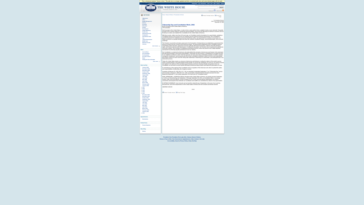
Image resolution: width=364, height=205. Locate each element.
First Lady (181, 137)
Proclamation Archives (179, 14)
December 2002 (146, 94)
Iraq (143, 38)
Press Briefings (146, 53)
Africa (143, 19)
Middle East (145, 41)
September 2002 (146, 99)
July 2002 (144, 102)
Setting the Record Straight (148, 59)
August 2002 (145, 100)
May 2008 (144, 79)
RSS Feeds (219, 10)
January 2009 (145, 67)
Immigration (145, 34)
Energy (144, 27)
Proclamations (145, 55)
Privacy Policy (184, 141)
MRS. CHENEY (217, 3)
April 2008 (144, 81)
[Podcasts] (214, 10)
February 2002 (145, 109)
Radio (143, 58)
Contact (197, 139)
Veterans (144, 44)
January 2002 (145, 111)
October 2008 (145, 72)
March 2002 (145, 108)
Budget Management (147, 21)
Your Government (199, 5)
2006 (143, 88)
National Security (146, 42)
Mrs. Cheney (187, 137)
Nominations (145, 119)
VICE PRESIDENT (202, 3)
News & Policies (169, 14)
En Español (221, 5)
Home (163, 14)
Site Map (194, 141)
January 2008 (145, 85)
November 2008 (146, 70)
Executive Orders (146, 56)
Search (177, 141)
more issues (155, 45)
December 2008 (146, 68)
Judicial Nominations (147, 39)
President (166, 137)
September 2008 (146, 73)
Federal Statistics (146, 125)
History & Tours (207, 5)
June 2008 (144, 78)
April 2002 (144, 106)
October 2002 (145, 97)
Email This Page (181, 92)
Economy (144, 24)
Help (190, 141)
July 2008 (144, 76)
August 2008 (145, 75)
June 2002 (144, 103)
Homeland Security (146, 33)
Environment (145, 28)
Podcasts (211, 10)
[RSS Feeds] (223, 10)
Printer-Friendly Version (208, 15)
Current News (145, 51)
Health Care (145, 31)
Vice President (173, 137)
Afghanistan (145, 18)
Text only (202, 139)
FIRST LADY (210, 3)
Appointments (186, 139)
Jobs (192, 139)
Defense (144, 22)
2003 (143, 93)
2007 (143, 87)
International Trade (146, 36)
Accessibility (170, 141)
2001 (143, 113)
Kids (213, 5)
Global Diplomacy (146, 30)
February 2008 (145, 84)
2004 (143, 91)
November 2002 (146, 96)
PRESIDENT (194, 3)
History (144, 131)
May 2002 (144, 105)
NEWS (222, 3)
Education (144, 25)
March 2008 (145, 82)
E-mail (216, 5)
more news (155, 61)
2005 (143, 90)
